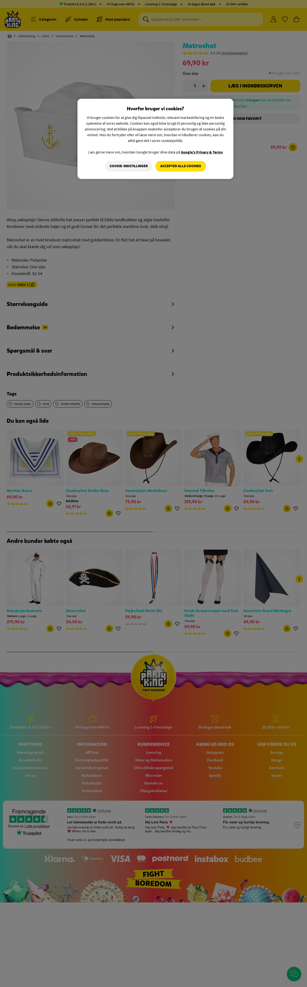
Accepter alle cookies (180, 166)
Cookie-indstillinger (129, 166)
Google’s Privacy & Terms (202, 152)
